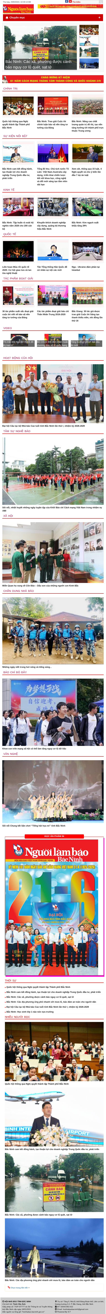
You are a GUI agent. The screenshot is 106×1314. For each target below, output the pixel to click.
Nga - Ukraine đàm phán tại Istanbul (86, 268)
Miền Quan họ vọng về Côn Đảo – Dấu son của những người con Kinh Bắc (40, 585)
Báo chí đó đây (15, 672)
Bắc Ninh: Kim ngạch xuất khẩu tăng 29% (85, 224)
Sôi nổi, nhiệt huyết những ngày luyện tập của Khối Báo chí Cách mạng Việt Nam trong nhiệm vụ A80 (52, 509)
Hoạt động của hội (18, 357)
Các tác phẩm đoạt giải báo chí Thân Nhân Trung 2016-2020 (53, 313)
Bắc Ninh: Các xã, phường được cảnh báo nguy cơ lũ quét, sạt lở (40, 997)
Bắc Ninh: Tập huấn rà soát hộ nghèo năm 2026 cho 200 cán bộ (17, 225)
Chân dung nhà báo (18, 590)
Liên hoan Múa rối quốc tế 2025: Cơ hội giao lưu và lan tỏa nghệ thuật (16, 270)
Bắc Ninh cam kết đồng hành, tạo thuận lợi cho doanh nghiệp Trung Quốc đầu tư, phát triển (17, 173)
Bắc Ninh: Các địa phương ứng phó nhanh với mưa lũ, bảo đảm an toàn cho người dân (51, 1002)
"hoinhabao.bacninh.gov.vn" (33, 1312)
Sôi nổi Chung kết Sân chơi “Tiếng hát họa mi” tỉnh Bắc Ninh (33, 826)
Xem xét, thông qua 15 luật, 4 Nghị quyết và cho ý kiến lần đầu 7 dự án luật (87, 172)
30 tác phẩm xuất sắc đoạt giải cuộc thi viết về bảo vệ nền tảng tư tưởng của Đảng (17, 314)
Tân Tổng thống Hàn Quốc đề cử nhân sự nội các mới (52, 268)
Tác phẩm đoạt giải (18, 278)
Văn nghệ (10, 753)
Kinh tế (8, 189)
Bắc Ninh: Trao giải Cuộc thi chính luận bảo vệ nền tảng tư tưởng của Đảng (52, 124)
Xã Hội (8, 515)
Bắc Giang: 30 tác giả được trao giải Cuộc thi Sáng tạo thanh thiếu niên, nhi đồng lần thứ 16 (87, 316)
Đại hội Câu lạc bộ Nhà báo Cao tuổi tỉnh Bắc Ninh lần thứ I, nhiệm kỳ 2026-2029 (43, 426)
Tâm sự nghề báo (16, 431)
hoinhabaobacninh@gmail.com (75, 1309)
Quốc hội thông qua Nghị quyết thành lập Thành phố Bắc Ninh (16, 124)
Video (7, 328)
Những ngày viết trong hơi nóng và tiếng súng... (27, 667)
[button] (18, 1287)
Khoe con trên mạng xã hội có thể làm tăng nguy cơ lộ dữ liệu (34, 748)
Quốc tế (9, 234)
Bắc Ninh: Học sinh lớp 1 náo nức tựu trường (30, 1012)
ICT (69, 1312)
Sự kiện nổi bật (15, 135)
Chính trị (10, 88)
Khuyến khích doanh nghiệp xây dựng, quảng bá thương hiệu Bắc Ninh (51, 225)
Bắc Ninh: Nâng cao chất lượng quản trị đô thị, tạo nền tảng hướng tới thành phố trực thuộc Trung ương (88, 126)
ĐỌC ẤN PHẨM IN (54, 836)
